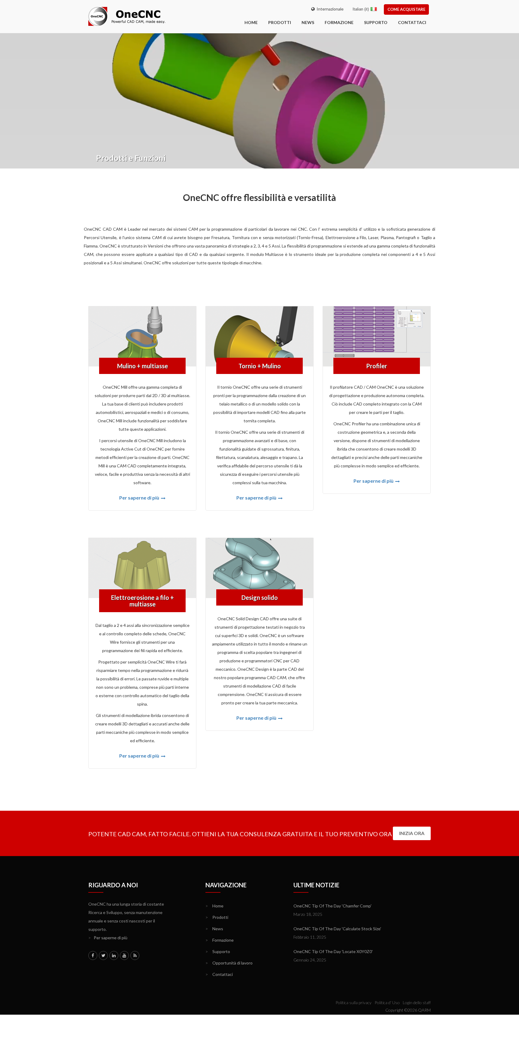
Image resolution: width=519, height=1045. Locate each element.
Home (214, 905)
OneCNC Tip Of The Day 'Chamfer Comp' (332, 905)
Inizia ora (411, 833)
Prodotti (279, 22)
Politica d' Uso (387, 1002)
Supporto (375, 22)
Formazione (339, 22)
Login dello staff (417, 1002)
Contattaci (412, 22)
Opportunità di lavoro (229, 962)
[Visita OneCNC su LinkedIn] (113, 955)
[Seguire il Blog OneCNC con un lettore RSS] (134, 955)
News (308, 22)
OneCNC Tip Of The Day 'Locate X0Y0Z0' (333, 951)
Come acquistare (406, 9)
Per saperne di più (139, 497)
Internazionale (329, 8)
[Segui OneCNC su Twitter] (103, 955)
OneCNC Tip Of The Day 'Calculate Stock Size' (337, 928)
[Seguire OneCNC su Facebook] (92, 955)
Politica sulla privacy (353, 1002)
